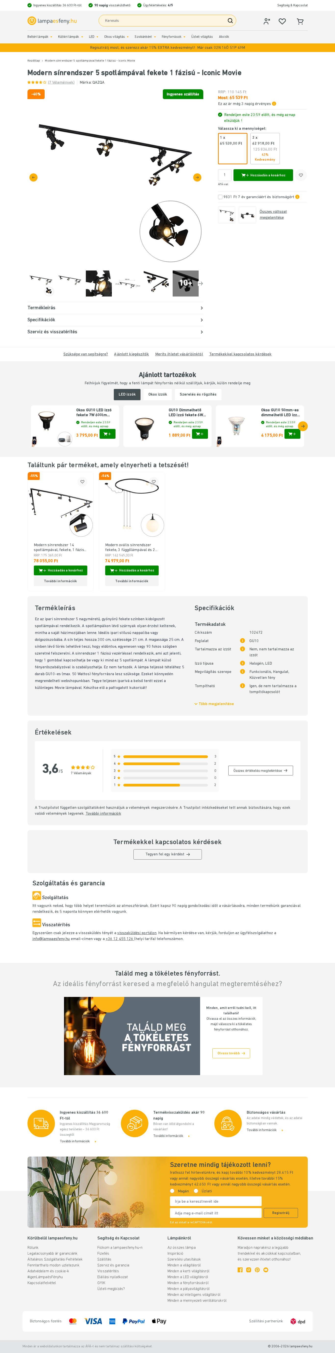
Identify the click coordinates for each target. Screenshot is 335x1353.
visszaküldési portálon (136, 933)
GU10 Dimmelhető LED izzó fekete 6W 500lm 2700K (186, 413)
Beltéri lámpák (38, 37)
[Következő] (197, 177)
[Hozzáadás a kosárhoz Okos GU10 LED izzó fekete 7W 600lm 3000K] (108, 434)
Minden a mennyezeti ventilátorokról (197, 1301)
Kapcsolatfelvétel (41, 1283)
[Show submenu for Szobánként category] (155, 37)
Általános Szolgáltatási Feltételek (55, 1260)
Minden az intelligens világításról (194, 1295)
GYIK (101, 1283)
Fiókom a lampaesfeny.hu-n (119, 1248)
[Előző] (33, 177)
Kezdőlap (33, 60)
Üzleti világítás (202, 37)
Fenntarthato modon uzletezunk (53, 1265)
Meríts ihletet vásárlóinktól (179, 354)
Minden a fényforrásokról (188, 1283)
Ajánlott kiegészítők (131, 354)
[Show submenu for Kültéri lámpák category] (82, 37)
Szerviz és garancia (113, 1265)
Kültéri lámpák (68, 37)
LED (91, 37)
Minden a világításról (184, 1265)
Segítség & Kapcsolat (292, 5)
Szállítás (104, 1260)
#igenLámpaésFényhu (45, 1277)
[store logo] (52, 20)
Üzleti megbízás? (111, 1289)
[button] (167, 47)
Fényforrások (171, 37)
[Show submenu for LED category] (97, 37)
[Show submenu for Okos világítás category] (128, 37)
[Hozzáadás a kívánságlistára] (301, 175)
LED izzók (127, 395)
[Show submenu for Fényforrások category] (184, 37)
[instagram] (248, 1269)
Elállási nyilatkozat (112, 1277)
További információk (103, 814)
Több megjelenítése (216, 704)
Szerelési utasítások (184, 1260)
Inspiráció (175, 1254)
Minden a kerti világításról (188, 1271)
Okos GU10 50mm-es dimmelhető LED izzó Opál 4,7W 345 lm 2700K (280, 413)
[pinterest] (257, 1269)
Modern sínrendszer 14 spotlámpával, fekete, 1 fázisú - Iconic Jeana (60, 548)
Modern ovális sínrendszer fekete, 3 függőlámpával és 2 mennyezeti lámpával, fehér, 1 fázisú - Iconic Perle (131, 548)
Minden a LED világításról (188, 1277)
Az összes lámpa (182, 1248)
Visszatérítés (108, 1271)
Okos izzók (157, 395)
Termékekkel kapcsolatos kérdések (240, 354)
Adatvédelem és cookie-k (48, 1271)
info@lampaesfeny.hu (51, 939)
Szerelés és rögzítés (198, 395)
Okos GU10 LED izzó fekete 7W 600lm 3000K (94, 413)
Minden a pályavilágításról (189, 1289)
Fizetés (103, 1254)
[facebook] (240, 1269)
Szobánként (143, 37)
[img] (115, 177)
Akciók (224, 37)
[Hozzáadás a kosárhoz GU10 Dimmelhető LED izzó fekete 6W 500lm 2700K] (200, 434)
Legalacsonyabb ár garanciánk (52, 1254)
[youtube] (265, 1269)
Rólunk (33, 1248)
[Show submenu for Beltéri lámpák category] (51, 37)
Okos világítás (114, 37)
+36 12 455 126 (120, 939)
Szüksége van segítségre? (86, 354)
